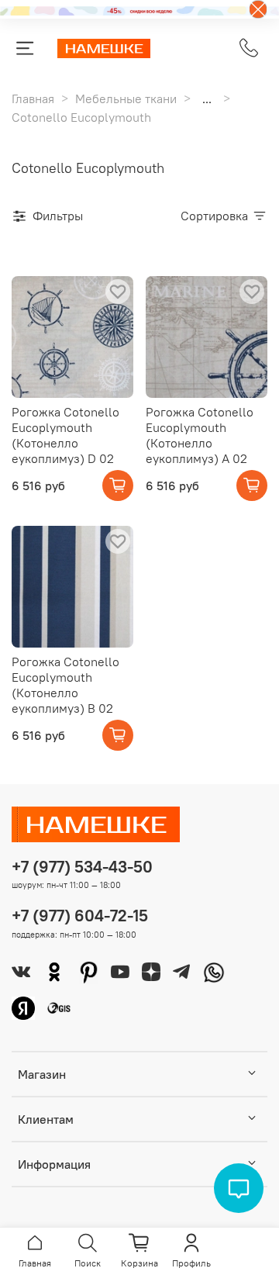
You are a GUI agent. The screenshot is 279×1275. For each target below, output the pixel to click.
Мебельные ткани (126, 98)
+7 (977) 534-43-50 (82, 866)
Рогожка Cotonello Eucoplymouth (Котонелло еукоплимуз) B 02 (65, 685)
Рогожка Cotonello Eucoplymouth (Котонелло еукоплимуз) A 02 (199, 435)
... (207, 98)
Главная (33, 98)
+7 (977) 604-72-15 (80, 915)
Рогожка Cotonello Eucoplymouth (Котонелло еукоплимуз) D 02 (65, 435)
